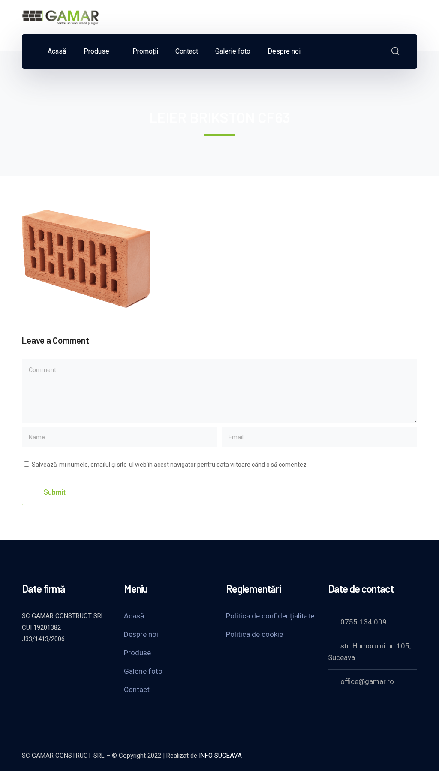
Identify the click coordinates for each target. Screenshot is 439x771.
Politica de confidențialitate (270, 616)
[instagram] (90, 662)
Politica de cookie (254, 634)
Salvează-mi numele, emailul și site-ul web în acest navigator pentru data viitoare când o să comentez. (170, 464)
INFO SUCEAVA (220, 755)
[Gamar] (60, 16)
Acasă (134, 616)
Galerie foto (143, 671)
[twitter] (26, 662)
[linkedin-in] (69, 662)
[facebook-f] (47, 662)
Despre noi (141, 634)
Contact (137, 689)
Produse (137, 652)
